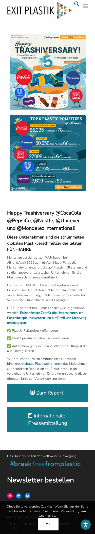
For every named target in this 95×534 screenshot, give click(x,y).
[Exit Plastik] (39, 10)
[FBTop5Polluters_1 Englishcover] (48, 72)
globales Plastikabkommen (41, 363)
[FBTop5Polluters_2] (48, 153)
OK (48, 524)
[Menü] (85, 10)
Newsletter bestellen (40, 480)
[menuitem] (74, 10)
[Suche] (74, 10)
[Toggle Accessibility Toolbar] (85, 524)
